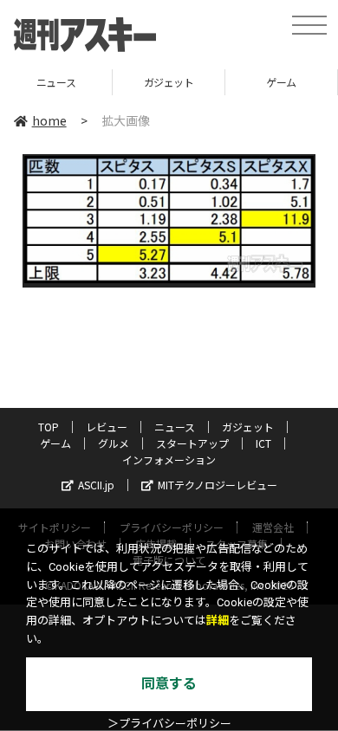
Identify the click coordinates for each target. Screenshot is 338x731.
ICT (263, 443)
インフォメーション (169, 459)
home (49, 120)
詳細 (217, 620)
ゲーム (257, 81)
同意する (169, 684)
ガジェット (144, 81)
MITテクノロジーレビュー (217, 484)
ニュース (174, 426)
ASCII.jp (96, 484)
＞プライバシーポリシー (169, 723)
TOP (48, 426)
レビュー (106, 426)
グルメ (113, 443)
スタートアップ (192, 443)
